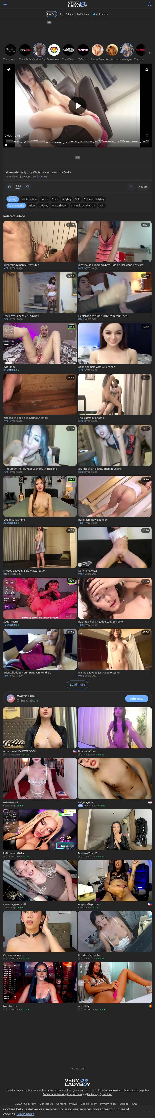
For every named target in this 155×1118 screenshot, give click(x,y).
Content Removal (66, 1104)
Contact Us (46, 1104)
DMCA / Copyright (25, 1104)
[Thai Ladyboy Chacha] (115, 398)
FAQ (134, 1104)
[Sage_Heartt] (40, 602)
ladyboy (66, 199)
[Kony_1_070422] (115, 551)
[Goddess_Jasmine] (40, 500)
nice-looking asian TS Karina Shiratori (25, 418)
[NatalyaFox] (40, 987)
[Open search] (149, 4)
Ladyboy (43, 205)
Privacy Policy (108, 1104)
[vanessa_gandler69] (40, 885)
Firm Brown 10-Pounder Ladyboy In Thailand (30, 468)
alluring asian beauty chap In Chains (99, 468)
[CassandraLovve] (40, 936)
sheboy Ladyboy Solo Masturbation (24, 570)
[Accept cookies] (148, 1111)
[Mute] (9, 70)
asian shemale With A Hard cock (97, 367)
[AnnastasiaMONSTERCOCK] (40, 732)
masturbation (29, 199)
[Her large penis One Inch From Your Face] (115, 296)
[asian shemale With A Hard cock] (115, 347)
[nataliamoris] (40, 783)
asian (55, 199)
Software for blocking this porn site (62, 1094)
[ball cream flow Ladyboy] (115, 500)
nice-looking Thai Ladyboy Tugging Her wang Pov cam (110, 265)
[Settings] (147, 69)
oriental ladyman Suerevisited (21, 265)
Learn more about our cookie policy (129, 1090)
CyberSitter (106, 1094)
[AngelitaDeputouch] (115, 885)
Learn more (25, 1114)
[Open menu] (5, 4)
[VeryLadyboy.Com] (77, 4)
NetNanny (92, 1094)
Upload (124, 1104)
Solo (101, 205)
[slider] (77, 145)
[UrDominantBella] (40, 834)
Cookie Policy (89, 1104)
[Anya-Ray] (115, 987)
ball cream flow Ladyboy (93, 519)
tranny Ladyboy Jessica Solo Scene (98, 672)
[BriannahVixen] (115, 732)
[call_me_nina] (115, 783)
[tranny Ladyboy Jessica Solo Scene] (115, 653)
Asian (31, 205)
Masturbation (59, 205)
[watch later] (8, 226)
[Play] (77, 106)
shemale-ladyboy (94, 199)
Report (143, 186)
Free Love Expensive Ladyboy (21, 316)
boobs (44, 199)
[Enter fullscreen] (147, 136)
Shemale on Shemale (83, 205)
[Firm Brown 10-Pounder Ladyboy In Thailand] (40, 449)
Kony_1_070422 (87, 570)
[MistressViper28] (115, 834)
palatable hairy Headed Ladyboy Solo (100, 621)
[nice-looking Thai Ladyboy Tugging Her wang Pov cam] (115, 245)
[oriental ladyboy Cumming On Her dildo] (40, 653)
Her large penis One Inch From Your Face (102, 316)
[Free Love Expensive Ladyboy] (40, 296)
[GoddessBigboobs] (115, 936)
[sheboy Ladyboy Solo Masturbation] (40, 551)
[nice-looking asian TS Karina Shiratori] (40, 398)
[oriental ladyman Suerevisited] (40, 245)
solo (77, 199)
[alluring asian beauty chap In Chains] (115, 449)
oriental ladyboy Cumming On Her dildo (27, 672)
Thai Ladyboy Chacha (91, 418)
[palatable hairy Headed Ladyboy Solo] (115, 602)
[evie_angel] (40, 347)
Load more (77, 684)
